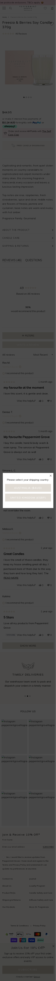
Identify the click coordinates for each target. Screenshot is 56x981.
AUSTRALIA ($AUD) (28, 487)
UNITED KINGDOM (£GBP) (28, 497)
